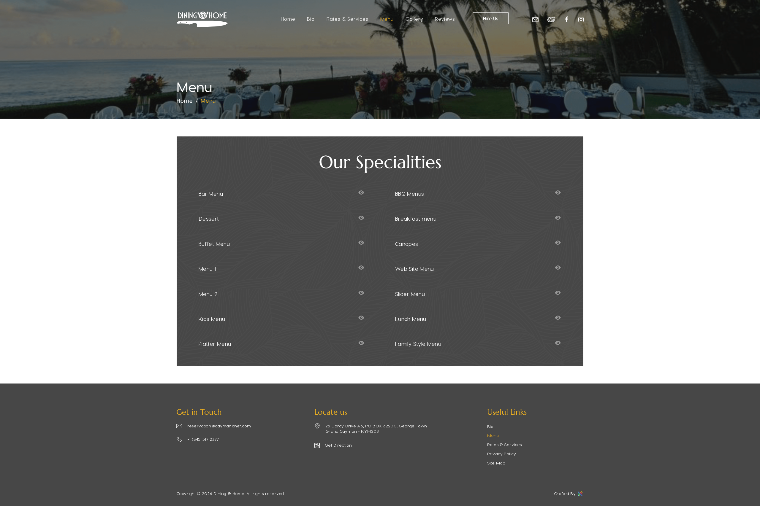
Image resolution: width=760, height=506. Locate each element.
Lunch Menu (410, 319)
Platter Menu (215, 343)
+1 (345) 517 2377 (203, 439)
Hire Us (490, 18)
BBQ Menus (409, 193)
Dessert (209, 218)
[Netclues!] (581, 494)
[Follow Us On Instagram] (581, 19)
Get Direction (338, 445)
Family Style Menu (418, 343)
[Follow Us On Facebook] (566, 18)
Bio (310, 19)
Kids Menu (212, 319)
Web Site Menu (414, 268)
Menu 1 (207, 268)
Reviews (445, 19)
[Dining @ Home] (202, 25)
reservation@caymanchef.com (219, 425)
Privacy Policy (501, 453)
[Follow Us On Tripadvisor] (551, 19)
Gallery (414, 19)
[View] (361, 192)
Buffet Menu (214, 244)
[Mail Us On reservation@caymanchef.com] (535, 19)
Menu (387, 19)
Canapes (406, 244)
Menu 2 (208, 294)
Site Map (496, 462)
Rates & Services (347, 19)
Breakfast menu (415, 218)
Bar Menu (211, 193)
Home (288, 19)
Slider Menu (410, 294)
